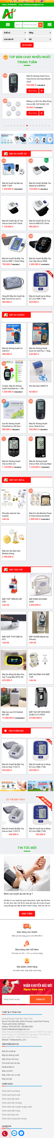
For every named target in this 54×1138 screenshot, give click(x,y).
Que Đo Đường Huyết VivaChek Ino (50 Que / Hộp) (11, 425)
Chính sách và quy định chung (14, 1119)
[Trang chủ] (9, 14)
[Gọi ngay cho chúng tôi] (5, 1134)
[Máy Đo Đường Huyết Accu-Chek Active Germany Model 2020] (13, 83)
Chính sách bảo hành (10, 1099)
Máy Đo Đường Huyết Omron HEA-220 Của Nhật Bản (40, 462)
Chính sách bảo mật (10, 1115)
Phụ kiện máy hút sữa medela (11, 514)
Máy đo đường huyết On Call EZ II (12, 349)
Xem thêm (27, 913)
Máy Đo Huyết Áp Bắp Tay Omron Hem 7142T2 (13, 765)
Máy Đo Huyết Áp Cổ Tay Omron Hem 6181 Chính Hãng (12, 222)
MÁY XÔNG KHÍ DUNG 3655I (38, 600)
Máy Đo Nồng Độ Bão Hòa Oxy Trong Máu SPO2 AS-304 (13, 675)
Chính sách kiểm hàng (11, 1111)
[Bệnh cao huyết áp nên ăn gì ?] (27, 873)
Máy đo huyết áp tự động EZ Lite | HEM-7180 (39, 297)
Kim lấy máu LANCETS (38, 386)
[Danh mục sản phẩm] (50, 24)
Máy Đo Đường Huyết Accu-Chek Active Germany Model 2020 (38, 79)
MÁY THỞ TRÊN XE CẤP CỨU (12, 600)
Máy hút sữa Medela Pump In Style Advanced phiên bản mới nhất (40, 514)
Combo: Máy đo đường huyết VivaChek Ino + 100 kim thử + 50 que (12, 387)
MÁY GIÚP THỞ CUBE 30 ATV (12, 638)
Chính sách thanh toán (11, 1095)
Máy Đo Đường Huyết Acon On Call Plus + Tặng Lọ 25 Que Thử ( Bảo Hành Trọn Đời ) (40, 349)
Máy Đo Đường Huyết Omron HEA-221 (11, 462)
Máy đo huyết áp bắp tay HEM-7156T (12, 184)
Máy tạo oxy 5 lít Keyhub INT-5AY (12, 713)
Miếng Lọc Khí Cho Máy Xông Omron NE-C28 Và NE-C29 (38, 102)
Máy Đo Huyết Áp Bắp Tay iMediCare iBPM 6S (40, 184)
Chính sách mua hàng (11, 1091)
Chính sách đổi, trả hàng (12, 1103)
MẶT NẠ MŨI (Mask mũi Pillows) (39, 638)
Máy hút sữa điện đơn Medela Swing (11, 552)
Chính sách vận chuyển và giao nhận (17, 1107)
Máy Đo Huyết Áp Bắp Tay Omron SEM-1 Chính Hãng (13, 259)
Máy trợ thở (16, 570)
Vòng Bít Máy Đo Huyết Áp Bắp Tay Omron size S (13, 297)
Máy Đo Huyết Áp (18, 154)
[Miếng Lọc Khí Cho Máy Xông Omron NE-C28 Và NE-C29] (13, 108)
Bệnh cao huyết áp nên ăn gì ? (18, 894)
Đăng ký (40, 999)
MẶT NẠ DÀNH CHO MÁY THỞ (39, 675)
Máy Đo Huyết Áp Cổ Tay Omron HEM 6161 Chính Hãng (39, 222)
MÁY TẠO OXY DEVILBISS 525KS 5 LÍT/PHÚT (39, 713)
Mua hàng (32, 91)
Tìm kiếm (28, 45)
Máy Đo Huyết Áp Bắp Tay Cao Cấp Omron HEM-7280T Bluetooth (40, 259)
